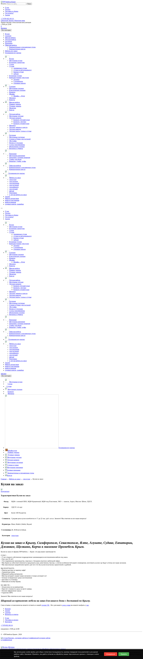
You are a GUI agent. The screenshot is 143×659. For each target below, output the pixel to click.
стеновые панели (19, 83)
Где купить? (9, 13)
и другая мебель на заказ (18, 195)
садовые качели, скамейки (14, 204)
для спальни (13, 181)
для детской (13, 189)
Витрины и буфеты (16, 148)
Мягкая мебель (10, 38)
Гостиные (8, 41)
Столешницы (18, 81)
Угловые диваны (15, 106)
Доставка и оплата (11, 620)
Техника (16, 79)
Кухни (7, 34)
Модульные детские (16, 116)
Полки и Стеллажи (16, 143)
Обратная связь (19, 20)
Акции (7, 15)
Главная (3, 479)
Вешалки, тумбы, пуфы (17, 161)
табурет (16, 74)
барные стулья (18, 72)
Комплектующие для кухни (19, 77)
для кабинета (14, 187)
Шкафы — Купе (19, 96)
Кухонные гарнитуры (17, 62)
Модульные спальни (16, 88)
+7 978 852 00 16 (7, 625)
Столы (11, 64)
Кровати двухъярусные (21, 120)
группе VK (45, 605)
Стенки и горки (13, 465)
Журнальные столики (17, 146)
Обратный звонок (7, 20)
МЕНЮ (3, 374)
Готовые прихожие (13, 470)
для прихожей (14, 183)
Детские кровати (15, 118)
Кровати (12, 92)
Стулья (11, 66)
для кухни (12, 179)
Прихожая (12, 154)
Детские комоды (15, 129)
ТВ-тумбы (13, 141)
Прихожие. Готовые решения (19, 157)
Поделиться (5, 491)
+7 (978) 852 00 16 (7, 19)
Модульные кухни (15, 60)
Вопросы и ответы (11, 614)
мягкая (11, 191)
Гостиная (12, 135)
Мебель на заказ (15, 178)
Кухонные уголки (15, 76)
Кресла (11, 110)
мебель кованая (10, 202)
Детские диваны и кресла (18, 127)
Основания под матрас (13, 53)
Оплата (7, 9)
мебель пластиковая (12, 200)
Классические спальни (17, 90)
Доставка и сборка (11, 11)
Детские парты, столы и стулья (20, 131)
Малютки (12, 108)
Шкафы (12, 94)
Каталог (8, 609)
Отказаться (110, 654)
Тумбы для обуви (15, 159)
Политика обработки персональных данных (16, 649)
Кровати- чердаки (19, 122)
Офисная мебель (11, 45)
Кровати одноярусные (21, 123)
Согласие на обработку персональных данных (49, 649)
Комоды (12, 100)
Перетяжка (13, 193)
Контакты (8, 622)
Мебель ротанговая (12, 198)
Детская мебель (10, 39)
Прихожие (8, 43)
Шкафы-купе (12, 450)
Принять (124, 654)
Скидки (8, 612)
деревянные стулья (20, 68)
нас (87, 605)
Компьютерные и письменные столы (22, 47)
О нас (7, 7)
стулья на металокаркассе (22, 70)
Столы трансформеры (17, 145)
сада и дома (66, 605)
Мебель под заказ (11, 51)
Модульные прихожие (17, 156)
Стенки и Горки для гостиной (20, 139)
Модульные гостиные (17, 137)
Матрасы (12, 98)
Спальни (8, 36)
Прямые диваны (15, 104)
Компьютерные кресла (17, 49)
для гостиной (14, 185)
